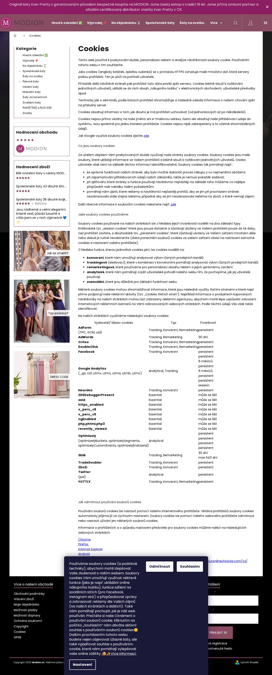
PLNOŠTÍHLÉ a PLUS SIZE (37, 107)
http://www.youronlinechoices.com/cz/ (217, 561)
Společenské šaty (34, 71)
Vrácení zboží (24, 599)
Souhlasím (190, 566)
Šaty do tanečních (35, 97)
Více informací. (119, 653)
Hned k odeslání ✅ (35, 55)
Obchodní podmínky (29, 594)
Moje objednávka (26, 604)
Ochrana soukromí (28, 621)
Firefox (83, 544)
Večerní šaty (31, 87)
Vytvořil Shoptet (249, 662)
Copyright (21, 626)
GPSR (17, 637)
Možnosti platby (25, 610)
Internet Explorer (90, 549)
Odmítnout (159, 566)
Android (84, 554)
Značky (27, 113)
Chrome (84, 539)
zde (146, 136)
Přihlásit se (218, 632)
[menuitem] (65, 22)
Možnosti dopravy (27, 615)
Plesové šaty (31, 81)
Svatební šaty (32, 102)
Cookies (20, 632)
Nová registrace (215, 643)
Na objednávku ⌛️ (34, 66)
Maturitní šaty (32, 92)
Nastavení (82, 664)
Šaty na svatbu (33, 76)
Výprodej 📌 (30, 60)
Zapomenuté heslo (218, 649)
